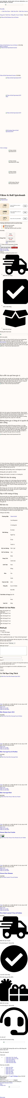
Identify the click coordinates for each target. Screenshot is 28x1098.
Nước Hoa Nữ (9, 1068)
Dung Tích (2, 238)
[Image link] (14, 1044)
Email (2, 660)
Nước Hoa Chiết (9, 1072)
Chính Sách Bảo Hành (11, 1062)
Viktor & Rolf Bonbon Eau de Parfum (9, 45)
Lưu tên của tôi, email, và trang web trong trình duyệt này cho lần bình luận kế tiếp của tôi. (14, 663)
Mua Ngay (14, 247)
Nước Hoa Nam (9, 1067)
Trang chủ (2, 15)
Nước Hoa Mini (9, 1071)
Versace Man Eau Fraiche (7, 832)
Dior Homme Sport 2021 (7, 712)
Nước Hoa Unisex (10, 1070)
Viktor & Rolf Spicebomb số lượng (10, 244)
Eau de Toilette (19, 15)
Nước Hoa (7, 15)
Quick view (2, 706)
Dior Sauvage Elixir (6, 792)
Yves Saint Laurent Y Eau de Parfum (11, 913)
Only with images (6, 632)
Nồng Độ (13, 15)
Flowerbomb (3, 342)
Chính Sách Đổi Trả (10, 1060)
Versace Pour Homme (6, 873)
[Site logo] (14, 6)
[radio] (10, 235)
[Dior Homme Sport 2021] (14, 690)
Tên (1, 657)
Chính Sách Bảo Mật (10, 1061)
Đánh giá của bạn (4, 643)
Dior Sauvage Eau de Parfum (8, 751)
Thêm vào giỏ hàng (5, 247)
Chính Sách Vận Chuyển (11, 1057)
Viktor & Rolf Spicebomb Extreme (8, 75)
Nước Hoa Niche (10, 1073)
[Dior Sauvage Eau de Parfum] (14, 729)
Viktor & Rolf (13, 516)
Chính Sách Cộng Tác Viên (12, 1058)
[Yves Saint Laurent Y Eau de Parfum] (14, 890)
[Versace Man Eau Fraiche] (14, 810)
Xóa (7, 242)
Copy (25, 205)
